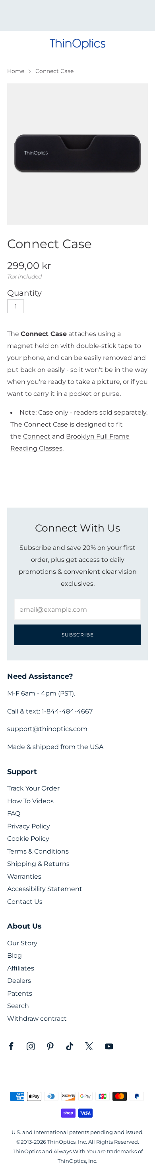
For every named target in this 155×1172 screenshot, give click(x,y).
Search (18, 1006)
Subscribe (78, 635)
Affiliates (20, 968)
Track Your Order (33, 788)
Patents (19, 993)
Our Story (22, 943)
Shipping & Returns (38, 864)
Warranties (24, 876)
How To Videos (30, 801)
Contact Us (25, 901)
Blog (14, 955)
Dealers (19, 980)
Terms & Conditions (38, 851)
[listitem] (77, 15)
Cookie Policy (28, 838)
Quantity (24, 293)
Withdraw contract (37, 1018)
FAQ (13, 813)
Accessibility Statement (44, 889)
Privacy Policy (28, 826)
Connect (36, 436)
